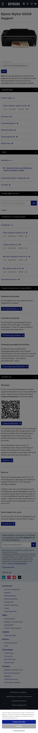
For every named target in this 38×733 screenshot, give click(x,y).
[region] (19, 721)
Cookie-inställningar (19, 730)
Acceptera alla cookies (19, 721)
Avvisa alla (19, 726)
